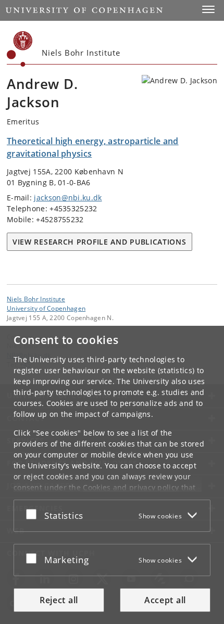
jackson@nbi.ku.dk (68, 197)
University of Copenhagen (46, 308)
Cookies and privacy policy (131, 487)
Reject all (59, 600)
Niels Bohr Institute (36, 299)
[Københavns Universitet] (20, 49)
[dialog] (112, 475)
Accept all (165, 600)
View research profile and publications (99, 242)
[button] (208, 9)
